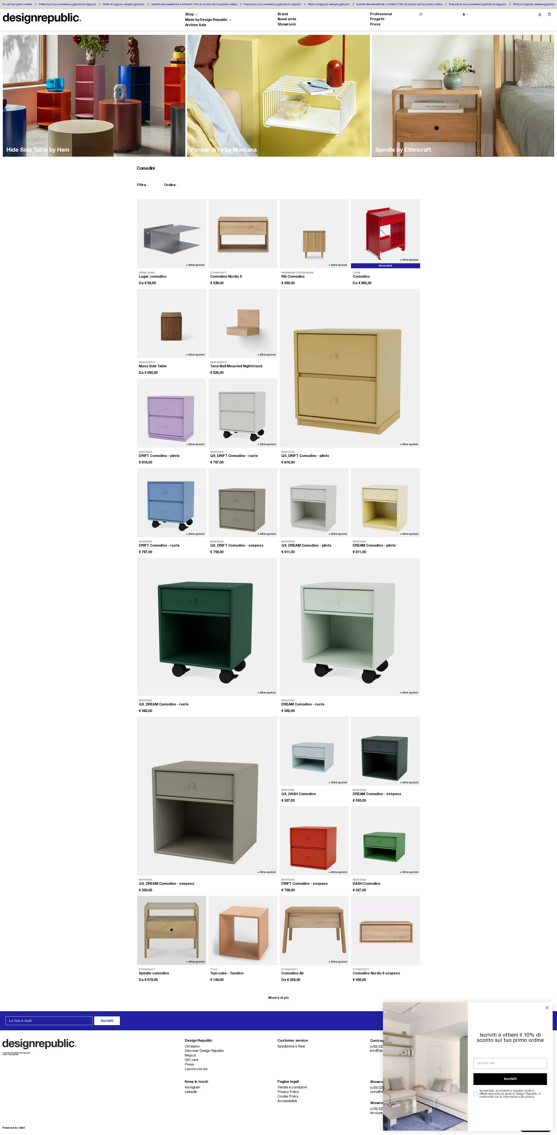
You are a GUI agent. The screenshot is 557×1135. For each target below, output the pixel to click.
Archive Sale (195, 25)
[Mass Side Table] (171, 323)
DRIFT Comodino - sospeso (304, 883)
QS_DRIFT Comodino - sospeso (236, 545)
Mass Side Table (153, 366)
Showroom (287, 24)
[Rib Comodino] (314, 233)
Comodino (361, 276)
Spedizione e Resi (291, 1046)
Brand (283, 14)
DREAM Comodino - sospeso (377, 794)
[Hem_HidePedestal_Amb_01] (94, 96)
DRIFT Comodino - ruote (159, 545)
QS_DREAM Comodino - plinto (306, 545)
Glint (22, 1128)
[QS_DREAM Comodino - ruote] (207, 627)
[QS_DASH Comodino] (314, 751)
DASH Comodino (366, 883)
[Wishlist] (530, 14)
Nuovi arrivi (287, 19)
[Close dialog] (547, 1008)
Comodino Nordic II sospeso (376, 973)
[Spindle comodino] (171, 930)
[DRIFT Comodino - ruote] (171, 502)
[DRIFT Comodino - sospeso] (314, 840)
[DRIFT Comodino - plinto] (171, 413)
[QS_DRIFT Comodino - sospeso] (243, 502)
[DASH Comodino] (385, 840)
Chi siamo (192, 1046)
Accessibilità (287, 1101)
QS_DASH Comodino (298, 794)
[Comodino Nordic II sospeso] (385, 930)
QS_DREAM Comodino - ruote (164, 704)
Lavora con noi (196, 1069)
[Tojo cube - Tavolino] (243, 930)
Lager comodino (152, 276)
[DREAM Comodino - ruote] (350, 627)
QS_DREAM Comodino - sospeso (166, 883)
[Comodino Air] (314, 930)
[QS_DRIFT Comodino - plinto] (350, 368)
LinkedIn (191, 1092)
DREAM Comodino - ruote (302, 704)
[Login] (539, 14)
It (464, 14)
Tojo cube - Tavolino (227, 973)
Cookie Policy (288, 1096)
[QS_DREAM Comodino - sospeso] (207, 796)
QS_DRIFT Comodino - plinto (305, 456)
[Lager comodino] (171, 233)
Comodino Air (292, 973)
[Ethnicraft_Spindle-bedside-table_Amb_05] (463, 96)
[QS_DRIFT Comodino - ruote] (243, 413)
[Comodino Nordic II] (243, 233)
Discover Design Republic (204, 1051)
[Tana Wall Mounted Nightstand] (243, 323)
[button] (420, 14)
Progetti (377, 19)
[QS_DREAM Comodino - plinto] (314, 502)
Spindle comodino (154, 973)
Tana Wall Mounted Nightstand (236, 366)
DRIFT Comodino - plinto (159, 456)
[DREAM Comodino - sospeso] (385, 751)
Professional (381, 14)
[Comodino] (385, 233)
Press (375, 24)
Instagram (192, 1087)
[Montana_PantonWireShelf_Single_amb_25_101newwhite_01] (278, 96)
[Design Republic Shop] (42, 18)
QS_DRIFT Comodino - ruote (234, 456)
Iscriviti (107, 1021)
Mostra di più (278, 998)
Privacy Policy (288, 1092)
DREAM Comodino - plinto (374, 545)
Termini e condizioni (292, 1087)
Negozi (190, 1055)
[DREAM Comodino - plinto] (385, 502)
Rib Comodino (293, 276)
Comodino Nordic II (226, 276)
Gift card (191, 1060)
